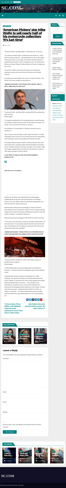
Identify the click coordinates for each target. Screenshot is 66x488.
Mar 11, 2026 (8, 458)
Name (5, 392)
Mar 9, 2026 (56, 458)
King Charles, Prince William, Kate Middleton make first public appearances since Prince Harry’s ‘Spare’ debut (13, 308)
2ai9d (22, 485)
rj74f (4, 485)
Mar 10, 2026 (24, 458)
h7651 (16, 485)
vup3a (19, 485)
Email (5, 402)
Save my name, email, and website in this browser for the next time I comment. (22, 426)
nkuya (6, 485)
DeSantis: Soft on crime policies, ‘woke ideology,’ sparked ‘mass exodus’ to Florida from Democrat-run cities (57, 112)
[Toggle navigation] (63, 15)
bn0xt (9, 485)
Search (54, 25)
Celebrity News (7, 26)
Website (5, 412)
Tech (6, 451)
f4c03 (1, 485)
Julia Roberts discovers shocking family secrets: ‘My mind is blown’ (35, 306)
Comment (6, 358)
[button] (56, 15)
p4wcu (12, 485)
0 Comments (9, 460)
